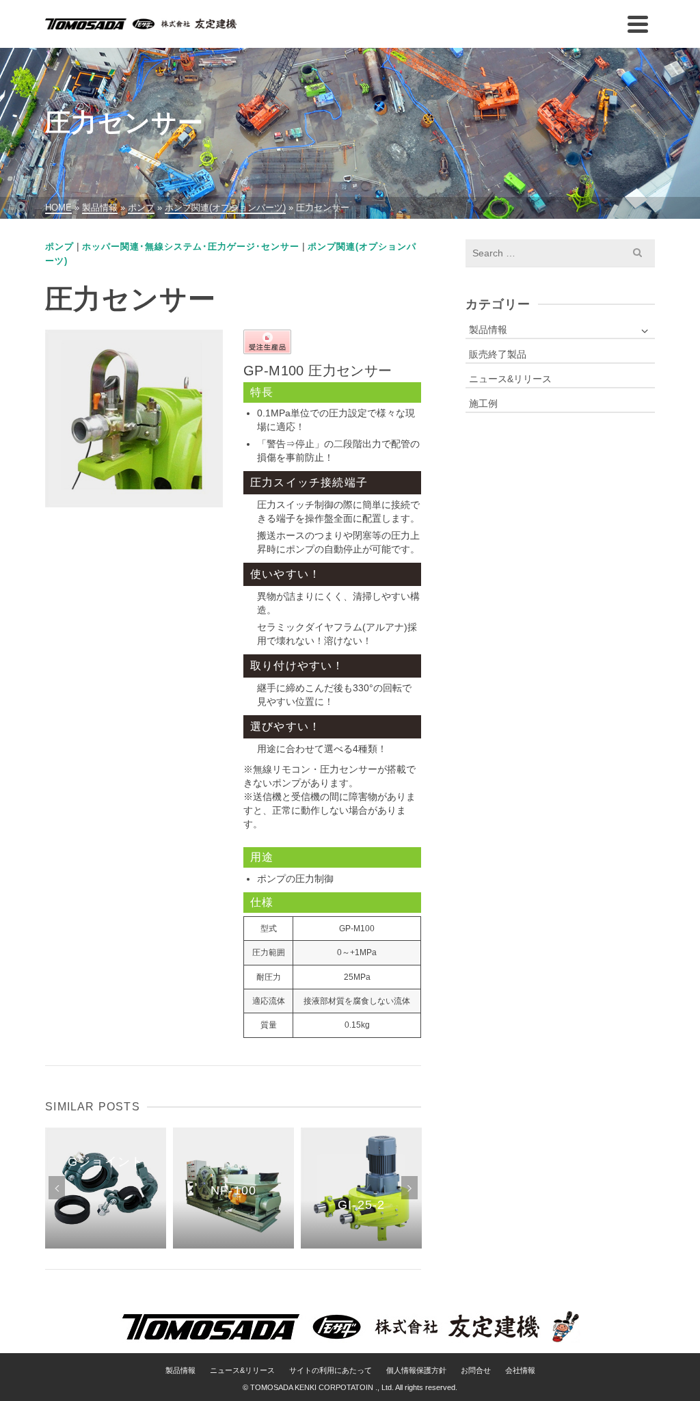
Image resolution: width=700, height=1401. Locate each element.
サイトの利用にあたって (330, 1370)
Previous (57, 1187)
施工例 (483, 403)
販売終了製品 (497, 354)
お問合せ (476, 1370)
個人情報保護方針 (416, 1370)
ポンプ (59, 246)
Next (409, 1187)
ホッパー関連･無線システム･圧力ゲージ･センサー (190, 246)
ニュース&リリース (510, 378)
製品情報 (488, 329)
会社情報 (520, 1370)
